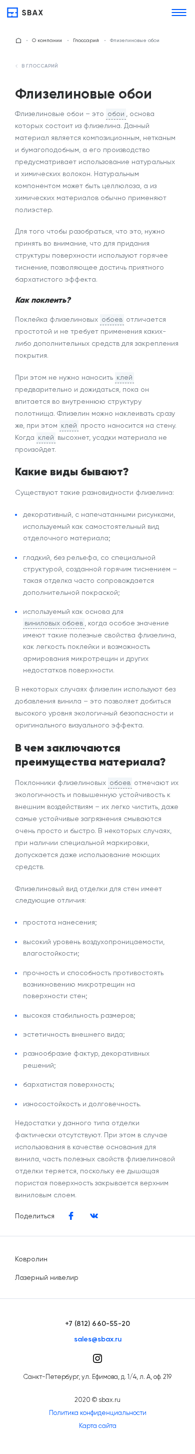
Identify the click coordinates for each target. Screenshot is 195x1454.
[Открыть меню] (179, 13)
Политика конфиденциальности (97, 1412)
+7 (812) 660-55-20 (97, 1323)
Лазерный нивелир (46, 1277)
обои (116, 114)
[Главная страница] (18, 40)
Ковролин (31, 1259)
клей (124, 377)
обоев (112, 319)
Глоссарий (86, 40)
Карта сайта (97, 1425)
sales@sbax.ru (98, 1339)
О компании (47, 40)
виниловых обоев (53, 623)
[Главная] (25, 13)
